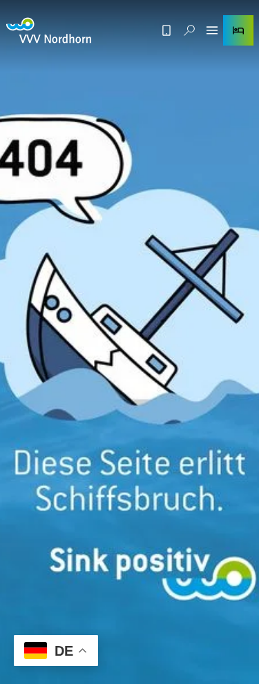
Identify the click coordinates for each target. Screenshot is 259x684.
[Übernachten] (238, 30)
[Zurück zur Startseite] (49, 30)
